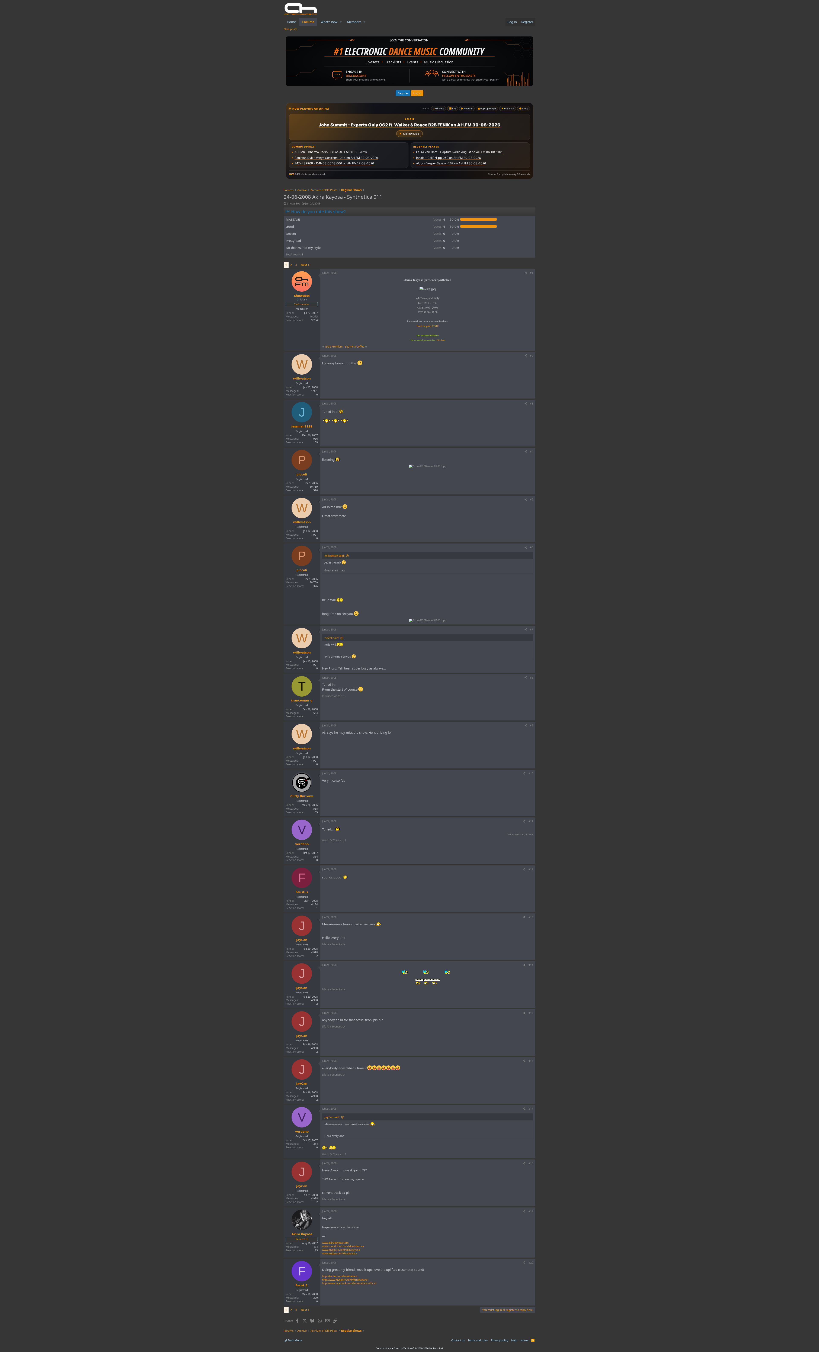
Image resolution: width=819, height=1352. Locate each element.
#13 (531, 917)
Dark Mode (294, 1340)
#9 (531, 725)
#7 (531, 629)
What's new (329, 22)
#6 (531, 547)
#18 (531, 1163)
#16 (531, 1061)
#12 (531, 869)
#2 (531, 356)
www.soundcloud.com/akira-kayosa (343, 1246)
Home (291, 22)
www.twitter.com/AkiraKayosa (339, 1253)
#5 (531, 499)
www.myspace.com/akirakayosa (341, 1250)
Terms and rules (478, 1340)
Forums (308, 22)
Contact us (458, 1340)
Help (514, 1340)
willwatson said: (334, 556)
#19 (531, 1211)
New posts (290, 29)
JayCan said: (332, 1117)
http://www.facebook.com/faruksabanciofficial (349, 1283)
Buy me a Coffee (354, 346)
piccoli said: (332, 638)
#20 (531, 1262)
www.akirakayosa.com (335, 1243)
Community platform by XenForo (409, 1348)
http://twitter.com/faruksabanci (340, 1276)
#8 (531, 678)
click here (441, 340)
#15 (531, 1013)
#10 (531, 773)
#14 (531, 965)
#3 (531, 403)
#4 (531, 451)
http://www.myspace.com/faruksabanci (345, 1280)
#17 (531, 1108)
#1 (531, 273)
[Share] (526, 273)
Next (304, 265)
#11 (531, 821)
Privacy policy (499, 1340)
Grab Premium (334, 346)
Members (354, 22)
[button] (341, 22)
